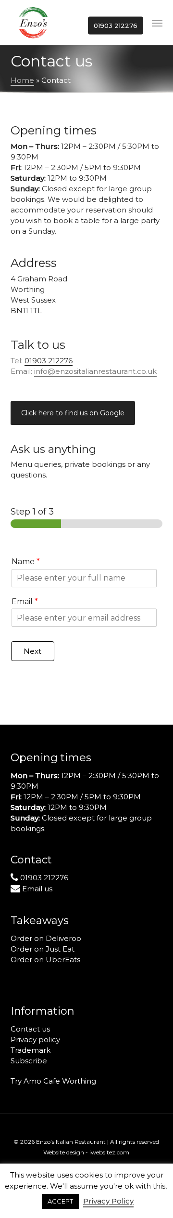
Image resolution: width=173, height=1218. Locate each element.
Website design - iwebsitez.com (86, 1152)
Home (22, 80)
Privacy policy (35, 1039)
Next (32, 651)
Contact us (30, 1028)
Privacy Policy (108, 1200)
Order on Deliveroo (46, 938)
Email (25, 601)
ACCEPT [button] (60, 1201)
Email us (37, 888)
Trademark (30, 1050)
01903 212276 (44, 877)
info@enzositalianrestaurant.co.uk (95, 371)
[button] (157, 22)
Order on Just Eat (42, 948)
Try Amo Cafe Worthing (53, 1081)
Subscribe (29, 1060)
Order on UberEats (45, 959)
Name (26, 561)
